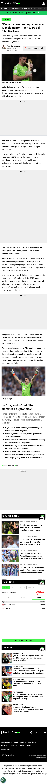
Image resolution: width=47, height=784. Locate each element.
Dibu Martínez (8, 466)
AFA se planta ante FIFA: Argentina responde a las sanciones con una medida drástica (31, 557)
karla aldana (15, 46)
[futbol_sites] (7, 755)
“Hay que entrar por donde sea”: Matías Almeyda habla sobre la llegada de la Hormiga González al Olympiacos (28, 671)
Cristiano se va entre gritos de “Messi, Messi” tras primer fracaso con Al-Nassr (22, 250)
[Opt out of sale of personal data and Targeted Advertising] (3, 780)
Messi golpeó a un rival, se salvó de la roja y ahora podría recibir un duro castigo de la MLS (31, 529)
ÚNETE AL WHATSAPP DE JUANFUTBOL (21, 12)
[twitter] (40, 732)
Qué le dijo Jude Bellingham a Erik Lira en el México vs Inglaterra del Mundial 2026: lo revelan (28, 658)
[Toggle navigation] (2, 3)
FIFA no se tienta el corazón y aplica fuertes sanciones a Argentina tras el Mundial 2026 (32, 571)
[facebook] (31, 732)
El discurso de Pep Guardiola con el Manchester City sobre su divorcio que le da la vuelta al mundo (32, 543)
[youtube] (45, 732)
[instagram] (36, 732)
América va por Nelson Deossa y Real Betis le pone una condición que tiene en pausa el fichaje (28, 696)
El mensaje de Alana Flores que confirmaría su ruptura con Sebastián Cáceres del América (28, 709)
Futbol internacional (28, 522)
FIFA (17, 466)
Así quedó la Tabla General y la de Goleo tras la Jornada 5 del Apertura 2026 (27, 683)
